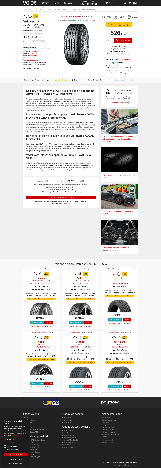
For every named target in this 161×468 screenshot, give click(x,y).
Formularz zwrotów (107, 440)
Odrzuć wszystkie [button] (16, 459)
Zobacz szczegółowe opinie (124, 80)
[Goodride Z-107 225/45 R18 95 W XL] (80, 376)
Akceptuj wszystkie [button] (16, 454)
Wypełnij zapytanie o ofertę (120, 102)
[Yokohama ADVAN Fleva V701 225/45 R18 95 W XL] (76, 44)
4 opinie (87, 289)
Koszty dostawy (106, 425)
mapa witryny (121, 465)
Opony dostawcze (68, 435)
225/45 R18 (33, 53)
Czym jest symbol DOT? (31, 449)
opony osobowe (32, 60)
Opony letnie (66, 417)
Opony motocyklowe (69, 438)
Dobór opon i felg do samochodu (34, 440)
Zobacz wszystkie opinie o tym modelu (61, 197)
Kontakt (103, 437)
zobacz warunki (125, 54)
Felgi (56, 3)
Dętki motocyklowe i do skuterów (34, 429)
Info (117, 3)
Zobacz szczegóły (37, 322)
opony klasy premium (35, 58)
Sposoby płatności (107, 427)
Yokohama (34, 51)
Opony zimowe (67, 420)
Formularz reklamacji (108, 442)
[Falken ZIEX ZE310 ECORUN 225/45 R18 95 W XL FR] (80, 311)
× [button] (27, 419)
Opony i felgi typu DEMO (31, 447)
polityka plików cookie (132, 465)
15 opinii (126, 353)
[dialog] (16, 442)
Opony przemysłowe (69, 447)
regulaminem (67, 203)
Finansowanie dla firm (37, 326)
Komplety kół (69, 3)
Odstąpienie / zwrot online (110, 434)
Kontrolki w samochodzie (31, 452)
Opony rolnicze (67, 445)
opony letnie (32, 55)
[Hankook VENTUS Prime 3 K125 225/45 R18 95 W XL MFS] (41, 311)
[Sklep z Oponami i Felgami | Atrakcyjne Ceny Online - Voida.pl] (30, 3)
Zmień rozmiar (27, 42)
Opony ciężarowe (68, 442)
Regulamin (105, 422)
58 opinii (40, 31)
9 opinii (48, 289)
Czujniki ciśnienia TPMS (31, 432)
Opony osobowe (67, 430)
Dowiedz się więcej (17, 435)
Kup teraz (49, 322)
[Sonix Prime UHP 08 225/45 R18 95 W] (41, 370)
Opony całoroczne (68, 422)
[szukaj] (124, 3)
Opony (45, 3)
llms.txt (115, 465)
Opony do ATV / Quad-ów (70, 440)
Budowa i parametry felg (31, 445)
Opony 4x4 (66, 433)
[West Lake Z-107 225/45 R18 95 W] (119, 376)
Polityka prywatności (108, 429)
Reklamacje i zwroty (108, 432)
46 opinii (87, 353)
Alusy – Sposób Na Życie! (31, 457)
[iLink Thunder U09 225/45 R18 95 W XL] (119, 309)
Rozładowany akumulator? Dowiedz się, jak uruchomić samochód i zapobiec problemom (119, 139)
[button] (16, 463)
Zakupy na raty (106, 417)
